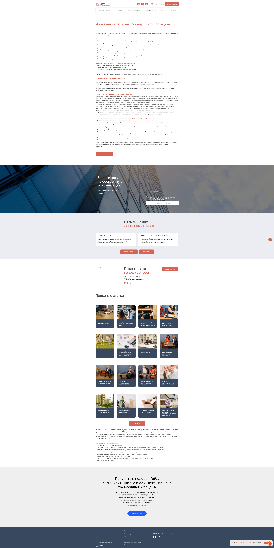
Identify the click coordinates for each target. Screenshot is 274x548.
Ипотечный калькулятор (134, 10)
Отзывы (126, 537)
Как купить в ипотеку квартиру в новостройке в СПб (126, 323)
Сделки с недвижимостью (150, 10)
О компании (164, 10)
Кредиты (109, 10)
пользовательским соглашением (156, 199)
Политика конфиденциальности (104, 542)
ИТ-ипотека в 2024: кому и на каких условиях (148, 411)
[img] (142, 4)
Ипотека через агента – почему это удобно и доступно (147, 383)
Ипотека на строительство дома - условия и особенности (168, 383)
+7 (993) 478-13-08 (158, 4)
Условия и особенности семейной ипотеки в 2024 (105, 382)
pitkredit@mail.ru (141, 279)
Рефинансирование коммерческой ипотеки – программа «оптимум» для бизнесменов (126, 353)
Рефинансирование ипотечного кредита (103, 322)
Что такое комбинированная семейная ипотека (124, 383)
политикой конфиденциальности (164, 198)
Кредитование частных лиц (108, 16)
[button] (172, 4)
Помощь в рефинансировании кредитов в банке (167, 323)
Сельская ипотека (103, 351)
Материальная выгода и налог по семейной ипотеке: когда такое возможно (169, 353)
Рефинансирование (119, 10)
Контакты (173, 10)
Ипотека (101, 10)
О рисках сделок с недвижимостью (146, 351)
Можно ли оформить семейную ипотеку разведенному (125, 412)
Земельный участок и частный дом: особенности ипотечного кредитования (169, 413)
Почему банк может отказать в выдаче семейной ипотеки (103, 412)
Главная (98, 16)
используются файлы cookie (243, 542)
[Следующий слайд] (270, 239)
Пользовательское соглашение (133, 545)
